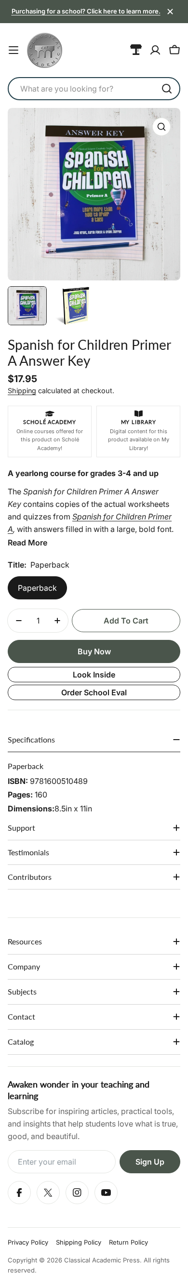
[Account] (155, 50)
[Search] (167, 88)
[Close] (170, 11)
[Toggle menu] (13, 50)
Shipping (22, 390)
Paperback (37, 588)
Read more (27, 542)
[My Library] (136, 50)
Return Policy (128, 1242)
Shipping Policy (78, 1242)
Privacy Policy (28, 1242)
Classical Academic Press (102, 1260)
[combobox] (94, 88)
